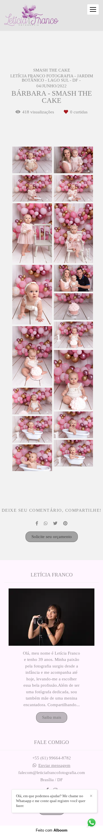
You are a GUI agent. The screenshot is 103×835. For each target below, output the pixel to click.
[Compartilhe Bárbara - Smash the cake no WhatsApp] (45, 523)
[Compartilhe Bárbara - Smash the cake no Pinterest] (65, 523)
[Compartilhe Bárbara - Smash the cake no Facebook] (36, 523)
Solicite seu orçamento (51, 536)
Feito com (52, 830)
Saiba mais (51, 717)
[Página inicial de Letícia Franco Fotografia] (31, 15)
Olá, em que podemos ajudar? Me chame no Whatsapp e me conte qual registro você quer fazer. (50, 801)
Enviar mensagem (54, 765)
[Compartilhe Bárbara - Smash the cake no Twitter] (55, 523)
